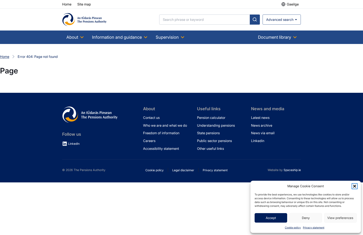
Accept (271, 218)
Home (4, 56)
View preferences (340, 218)
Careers (149, 141)
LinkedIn (74, 143)
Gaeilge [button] (293, 4)
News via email (263, 133)
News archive (261, 125)
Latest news (260, 118)
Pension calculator (211, 118)
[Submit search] (255, 20)
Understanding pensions (216, 125)
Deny (306, 218)
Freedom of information (161, 133)
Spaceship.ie (292, 170)
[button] (354, 186)
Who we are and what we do (165, 125)
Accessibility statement (161, 148)
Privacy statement (313, 227)
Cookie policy (293, 227)
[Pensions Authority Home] (84, 19)
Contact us (151, 118)
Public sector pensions (214, 141)
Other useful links (210, 148)
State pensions (208, 133)
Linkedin (257, 141)
